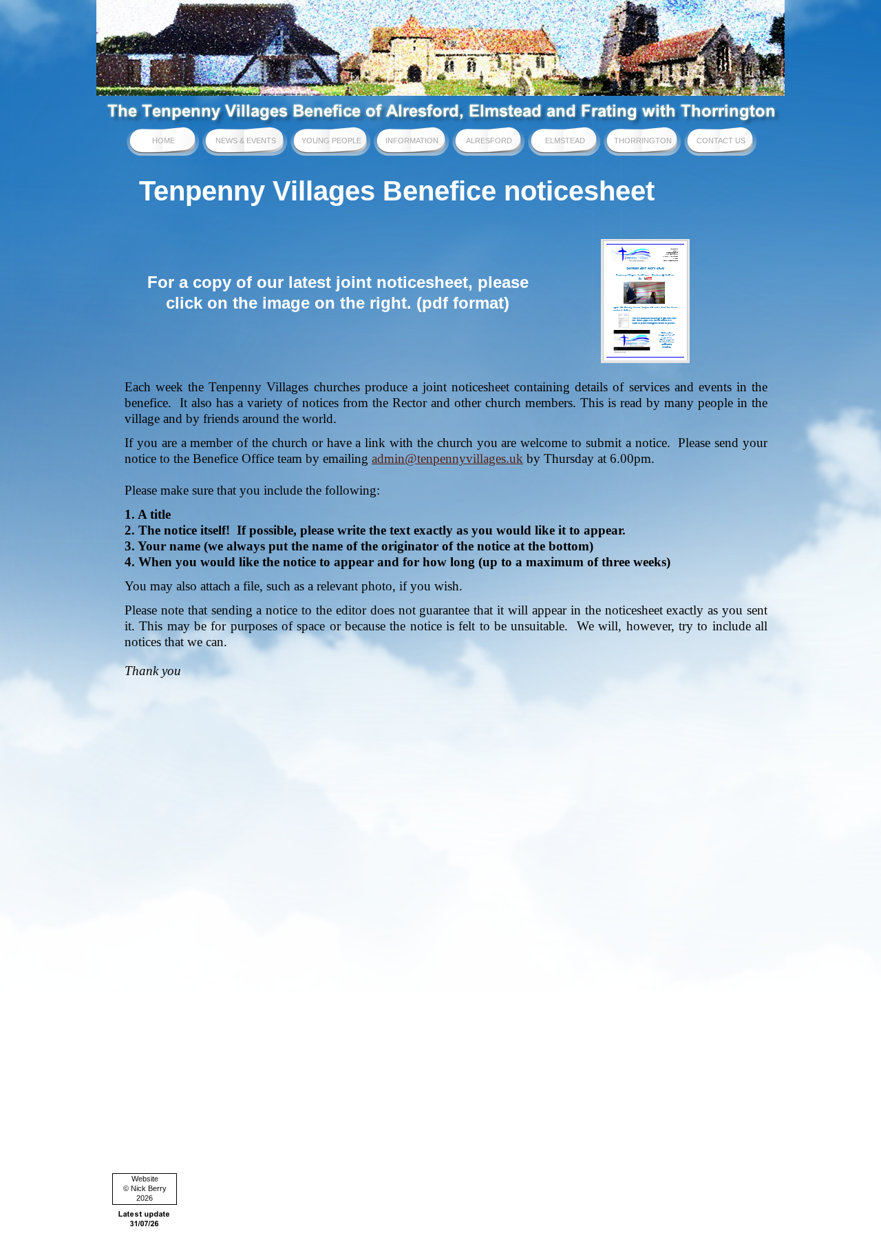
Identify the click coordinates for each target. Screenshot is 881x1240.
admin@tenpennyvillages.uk (447, 458)
